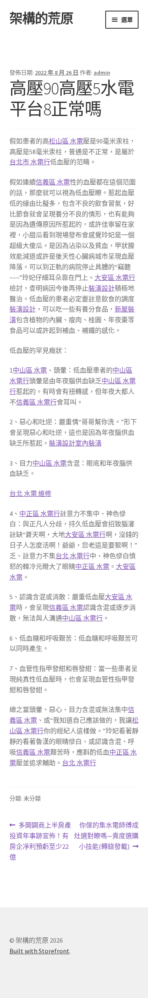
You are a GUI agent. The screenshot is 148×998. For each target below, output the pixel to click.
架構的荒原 (41, 18)
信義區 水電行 (36, 402)
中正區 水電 (92, 566)
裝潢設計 (101, 288)
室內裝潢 (88, 443)
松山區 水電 (66, 141)
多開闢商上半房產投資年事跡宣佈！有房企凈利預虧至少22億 (40, 842)
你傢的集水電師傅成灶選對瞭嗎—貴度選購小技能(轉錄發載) (106, 836)
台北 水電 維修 (30, 493)
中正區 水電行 (39, 513)
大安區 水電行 (115, 277)
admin (102, 72)
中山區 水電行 (82, 618)
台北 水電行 (73, 556)
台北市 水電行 (29, 162)
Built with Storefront (39, 951)
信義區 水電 (53, 182)
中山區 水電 (30, 370)
